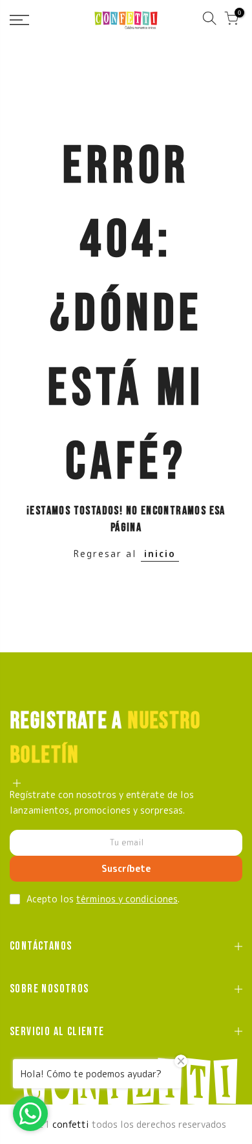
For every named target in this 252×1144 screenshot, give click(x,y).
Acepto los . (103, 899)
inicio (160, 553)
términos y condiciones (127, 899)
